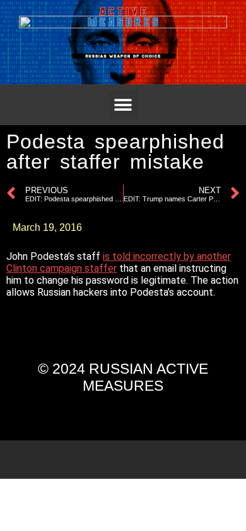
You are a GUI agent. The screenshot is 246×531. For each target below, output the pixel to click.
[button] (123, 105)
